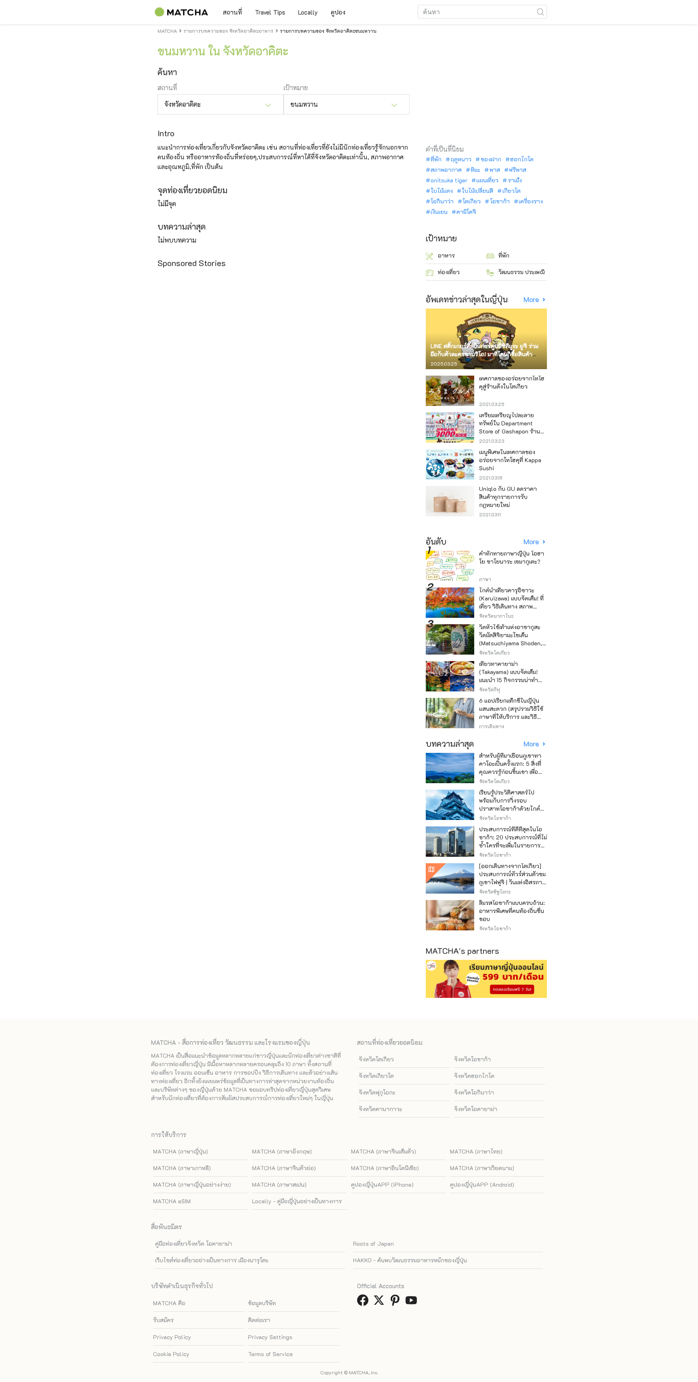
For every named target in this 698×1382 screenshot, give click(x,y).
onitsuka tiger (449, 180)
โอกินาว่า (442, 201)
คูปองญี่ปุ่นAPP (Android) (482, 1184)
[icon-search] (540, 12)
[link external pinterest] (396, 1302)
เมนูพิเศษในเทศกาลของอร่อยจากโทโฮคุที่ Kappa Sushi (510, 460)
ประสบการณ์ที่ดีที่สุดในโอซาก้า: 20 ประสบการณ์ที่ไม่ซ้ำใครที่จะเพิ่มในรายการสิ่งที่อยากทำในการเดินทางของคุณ (513, 845)
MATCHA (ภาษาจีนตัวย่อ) (284, 1168)
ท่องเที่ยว (449, 272)
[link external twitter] (380, 1302)
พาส (495, 170)
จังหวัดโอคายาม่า (475, 1109)
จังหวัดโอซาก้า (472, 1059)
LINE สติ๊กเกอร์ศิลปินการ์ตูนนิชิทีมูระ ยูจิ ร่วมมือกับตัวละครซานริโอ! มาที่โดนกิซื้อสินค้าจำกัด (484, 354)
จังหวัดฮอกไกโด (474, 1076)
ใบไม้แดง (442, 191)
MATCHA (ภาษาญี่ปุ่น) (180, 1151)
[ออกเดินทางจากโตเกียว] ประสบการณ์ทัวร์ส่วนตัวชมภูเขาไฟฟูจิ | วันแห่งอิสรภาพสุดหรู (512, 878)
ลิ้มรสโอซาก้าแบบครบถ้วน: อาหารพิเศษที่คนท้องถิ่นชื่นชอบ (512, 911)
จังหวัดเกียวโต (376, 1076)
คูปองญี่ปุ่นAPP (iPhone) (382, 1184)
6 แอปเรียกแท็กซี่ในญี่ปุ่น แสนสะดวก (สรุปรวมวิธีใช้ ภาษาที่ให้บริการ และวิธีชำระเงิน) (511, 713)
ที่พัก (436, 159)
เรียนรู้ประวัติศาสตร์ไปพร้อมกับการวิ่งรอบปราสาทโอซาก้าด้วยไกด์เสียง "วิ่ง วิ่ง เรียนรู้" (509, 804)
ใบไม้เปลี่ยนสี (477, 191)
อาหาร (446, 255)
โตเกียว (472, 201)
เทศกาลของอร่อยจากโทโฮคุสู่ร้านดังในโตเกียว (512, 382)
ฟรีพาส (517, 170)
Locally (308, 12)
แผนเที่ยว (487, 180)
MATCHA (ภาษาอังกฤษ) (282, 1151)
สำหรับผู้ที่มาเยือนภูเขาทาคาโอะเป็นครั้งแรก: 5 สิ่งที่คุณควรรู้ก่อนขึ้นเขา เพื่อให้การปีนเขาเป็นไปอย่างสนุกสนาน (510, 772)
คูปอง (338, 12)
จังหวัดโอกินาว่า (474, 1092)
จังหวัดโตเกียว (376, 1059)
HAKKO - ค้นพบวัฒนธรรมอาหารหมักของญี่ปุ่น (410, 1260)
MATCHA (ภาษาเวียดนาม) (482, 1168)
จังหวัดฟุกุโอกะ (377, 1092)
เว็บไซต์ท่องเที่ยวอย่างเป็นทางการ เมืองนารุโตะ (212, 1260)
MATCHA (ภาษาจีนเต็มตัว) (383, 1151)
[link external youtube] (413, 1302)
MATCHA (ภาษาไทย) (476, 1151)
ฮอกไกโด (522, 159)
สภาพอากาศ (446, 170)
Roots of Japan (373, 1243)
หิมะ (475, 170)
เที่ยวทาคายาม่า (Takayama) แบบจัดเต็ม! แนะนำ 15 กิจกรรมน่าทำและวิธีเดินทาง (508, 676)
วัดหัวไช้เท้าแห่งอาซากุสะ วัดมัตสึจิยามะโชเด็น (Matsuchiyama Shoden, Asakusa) (510, 639)
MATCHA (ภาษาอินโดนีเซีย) (385, 1168)
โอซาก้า (499, 201)
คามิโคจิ (466, 212)
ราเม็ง (514, 180)
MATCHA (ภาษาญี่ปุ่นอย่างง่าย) (192, 1184)
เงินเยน (439, 212)
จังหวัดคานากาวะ (380, 1109)
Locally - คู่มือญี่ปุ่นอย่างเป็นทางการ (297, 1201)
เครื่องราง (531, 201)
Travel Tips (270, 12)
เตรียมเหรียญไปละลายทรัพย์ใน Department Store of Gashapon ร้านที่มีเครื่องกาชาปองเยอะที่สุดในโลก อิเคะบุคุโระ (513, 431)
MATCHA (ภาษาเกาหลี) (182, 1168)
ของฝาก (491, 159)
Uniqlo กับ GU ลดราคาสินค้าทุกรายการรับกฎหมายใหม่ (508, 497)
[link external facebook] (364, 1302)
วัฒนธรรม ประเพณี (521, 272)
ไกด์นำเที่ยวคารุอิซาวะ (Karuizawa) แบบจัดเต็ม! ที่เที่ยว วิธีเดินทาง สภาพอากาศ (511, 602)
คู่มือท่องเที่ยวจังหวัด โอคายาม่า (193, 1243)
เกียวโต (511, 191)
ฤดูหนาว (460, 159)
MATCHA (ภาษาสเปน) (279, 1184)
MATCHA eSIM (172, 1201)
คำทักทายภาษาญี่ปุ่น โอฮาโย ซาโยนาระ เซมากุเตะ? (511, 557)
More (532, 299)
